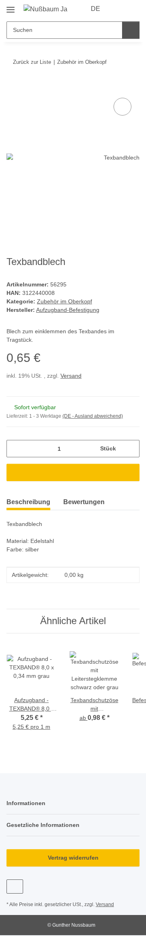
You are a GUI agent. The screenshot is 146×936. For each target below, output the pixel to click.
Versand (71, 375)
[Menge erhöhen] (130, 448)
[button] (118, 9)
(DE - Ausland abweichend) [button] (92, 416)
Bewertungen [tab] (84, 501)
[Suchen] (131, 30)
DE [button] (95, 8)
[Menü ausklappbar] (10, 7)
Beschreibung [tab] (28, 501)
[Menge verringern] (15, 448)
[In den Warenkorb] (12, 86)
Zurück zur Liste (32, 62)
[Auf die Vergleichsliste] (122, 107)
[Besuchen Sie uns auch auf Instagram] (14, 886)
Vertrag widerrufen (73, 857)
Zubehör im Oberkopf (64, 301)
